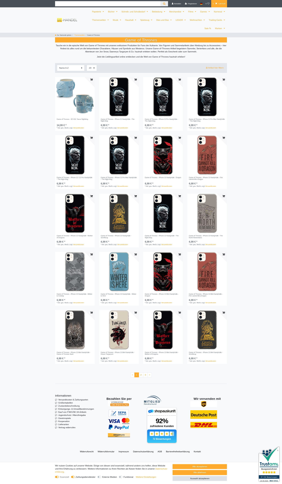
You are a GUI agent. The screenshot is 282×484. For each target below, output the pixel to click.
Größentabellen (65, 403)
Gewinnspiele (64, 418)
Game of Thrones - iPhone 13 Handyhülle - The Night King (162, 236)
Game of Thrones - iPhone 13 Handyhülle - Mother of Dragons (75, 236)
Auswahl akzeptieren (199, 478)
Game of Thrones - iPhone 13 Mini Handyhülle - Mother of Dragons (162, 353)
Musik (116, 20)
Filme (191, 11)
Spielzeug (145, 20)
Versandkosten (78, 128)
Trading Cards (216, 20)
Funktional (128, 477)
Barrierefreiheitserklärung (178, 451)
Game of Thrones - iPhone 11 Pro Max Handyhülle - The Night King (207, 120)
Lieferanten (63, 424)
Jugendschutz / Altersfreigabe (72, 415)
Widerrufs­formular (106, 451)
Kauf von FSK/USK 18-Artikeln (72, 412)
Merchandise (175, 11)
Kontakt (197, 451)
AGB (160, 451)
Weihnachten (196, 20)
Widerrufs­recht (87, 451)
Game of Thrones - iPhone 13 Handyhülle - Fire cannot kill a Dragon (206, 178)
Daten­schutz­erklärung (143, 451)
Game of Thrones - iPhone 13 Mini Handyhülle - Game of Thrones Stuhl (73, 353)
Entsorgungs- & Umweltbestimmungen (76, 409)
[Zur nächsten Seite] (150, 374)
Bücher (111, 11)
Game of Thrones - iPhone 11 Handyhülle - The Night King (117, 120)
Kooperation (64, 421)
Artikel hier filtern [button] (216, 68)
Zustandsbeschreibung (69, 406)
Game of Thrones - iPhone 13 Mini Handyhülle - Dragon (162, 295)
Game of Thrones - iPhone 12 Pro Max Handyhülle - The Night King (119, 178)
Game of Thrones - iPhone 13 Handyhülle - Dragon (163, 177)
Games (204, 11)
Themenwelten (99, 20)
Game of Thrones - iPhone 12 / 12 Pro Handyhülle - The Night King (74, 178)
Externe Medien (109, 477)
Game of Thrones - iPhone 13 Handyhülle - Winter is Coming (74, 295)
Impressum (124, 451)
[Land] (201, 3)
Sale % (207, 28)
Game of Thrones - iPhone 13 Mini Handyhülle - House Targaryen (118, 353)
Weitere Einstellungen (146, 477)
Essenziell (64, 477)
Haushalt (129, 20)
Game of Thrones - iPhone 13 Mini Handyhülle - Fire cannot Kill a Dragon (206, 295)
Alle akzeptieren (199, 466)
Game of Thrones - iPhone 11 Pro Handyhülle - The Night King (161, 120)
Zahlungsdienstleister (85, 477)
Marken (219, 28)
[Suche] (164, 3)
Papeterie (97, 11)
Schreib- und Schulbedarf (133, 11)
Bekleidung (157, 11)
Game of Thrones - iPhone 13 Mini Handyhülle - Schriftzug (206, 353)
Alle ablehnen (199, 472)
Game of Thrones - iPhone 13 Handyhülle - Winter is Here (118, 295)
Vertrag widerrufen (66, 427)
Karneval (218, 11)
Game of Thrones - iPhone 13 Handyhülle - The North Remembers (206, 236)
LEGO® (179, 20)
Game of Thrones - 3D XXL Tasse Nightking (72, 119)
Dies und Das (162, 20)
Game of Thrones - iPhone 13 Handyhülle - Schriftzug (116, 236)
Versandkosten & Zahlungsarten (73, 399)
